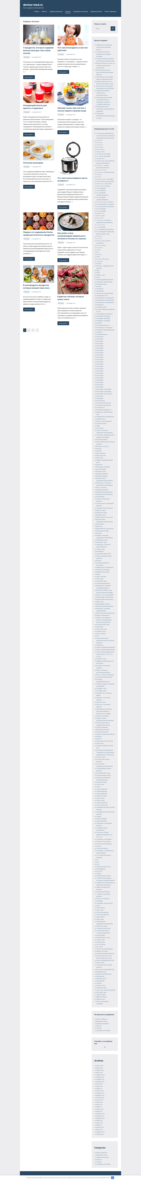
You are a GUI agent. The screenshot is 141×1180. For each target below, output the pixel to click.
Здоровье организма (56, 11)
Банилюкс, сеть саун (102, 446)
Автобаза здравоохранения (104, 279)
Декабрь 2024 (100, 1095)
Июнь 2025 (99, 1086)
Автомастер (100, 304)
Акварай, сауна (101, 419)
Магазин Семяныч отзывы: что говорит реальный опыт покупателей (105, 65)
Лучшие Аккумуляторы (103, 583)
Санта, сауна (100, 784)
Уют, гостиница (100, 944)
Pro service (99, 247)
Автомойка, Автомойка (103, 316)
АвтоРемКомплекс (101, 334)
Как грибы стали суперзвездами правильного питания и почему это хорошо (71, 236)
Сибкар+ (98, 816)
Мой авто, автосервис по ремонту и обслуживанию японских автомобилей (104, 620)
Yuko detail (99, 261)
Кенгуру (98, 560)
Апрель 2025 (100, 1090)
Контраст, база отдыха (103, 569)
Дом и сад (99, 526)
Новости (44, 11)
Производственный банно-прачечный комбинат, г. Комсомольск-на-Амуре (104, 711)
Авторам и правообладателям (105, 330)
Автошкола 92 (100, 407)
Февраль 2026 (100, 1074)
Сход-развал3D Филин (103, 892)
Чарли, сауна (100, 962)
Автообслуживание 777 (103, 325)
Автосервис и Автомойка (103, 389)
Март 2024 (99, 1111)
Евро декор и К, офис (102, 531)
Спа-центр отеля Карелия (104, 844)
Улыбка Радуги (100, 935)
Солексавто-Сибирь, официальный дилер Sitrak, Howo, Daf (104, 835)
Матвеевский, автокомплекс (104, 597)
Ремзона (99, 738)
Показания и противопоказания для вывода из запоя (105, 116)
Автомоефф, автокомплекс (104, 314)
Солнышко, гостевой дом (103, 839)
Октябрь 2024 (100, 1097)
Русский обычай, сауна (103, 773)
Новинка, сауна (101, 631)
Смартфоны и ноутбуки (80, 11)
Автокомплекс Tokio (102, 295)
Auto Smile (99, 140)
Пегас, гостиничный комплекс (105, 674)
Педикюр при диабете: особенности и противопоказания (103, 93)
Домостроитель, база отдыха (105, 528)
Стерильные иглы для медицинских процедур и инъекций (103, 54)
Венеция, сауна (101, 471)
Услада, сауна (100, 939)
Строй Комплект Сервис (103, 876)
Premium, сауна (101, 245)
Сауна (98, 786)
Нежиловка (99, 627)
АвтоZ (98, 277)
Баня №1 (99, 448)
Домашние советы (96, 11)
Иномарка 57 (100, 551)
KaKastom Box (100, 213)
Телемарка (99, 901)
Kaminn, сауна (100, 215)
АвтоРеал (99, 332)
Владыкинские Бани (102, 489)
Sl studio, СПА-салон (102, 259)
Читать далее (28, 77)
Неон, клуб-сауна (101, 629)
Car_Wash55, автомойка (103, 154)
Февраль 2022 (100, 1132)
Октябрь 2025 (100, 1081)
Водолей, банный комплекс (104, 492)
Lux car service (100, 224)
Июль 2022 (99, 1120)
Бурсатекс (99, 464)
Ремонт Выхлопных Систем (104, 741)
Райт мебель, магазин (102, 729)
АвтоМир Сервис (101, 307)
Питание (68, 11)
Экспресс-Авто (100, 985)
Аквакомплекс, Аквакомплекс (105, 416)
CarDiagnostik (100, 158)
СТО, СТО (99, 871)
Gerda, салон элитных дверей (105, 181)
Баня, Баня (99, 457)
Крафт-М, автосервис (102, 572)
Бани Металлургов (101, 439)
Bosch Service (100, 149)
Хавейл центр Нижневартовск (105, 953)
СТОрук (98, 873)
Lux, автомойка (100, 227)
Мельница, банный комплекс (104, 606)
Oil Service (99, 236)
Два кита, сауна (101, 510)
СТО (97, 862)
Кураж (98, 574)
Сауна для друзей (101, 789)
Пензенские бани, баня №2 (104, 677)
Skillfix (98, 256)
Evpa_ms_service (101, 170)
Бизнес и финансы (111, 11)
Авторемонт (100, 336)
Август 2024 (99, 1100)
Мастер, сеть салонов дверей (105, 595)
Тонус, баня (99, 910)
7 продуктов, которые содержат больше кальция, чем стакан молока (38, 50)
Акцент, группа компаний (103, 421)
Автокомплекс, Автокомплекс (105, 298)
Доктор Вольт (100, 524)
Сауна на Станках (101, 796)
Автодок (98, 286)
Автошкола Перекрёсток (103, 410)
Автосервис (99, 339)
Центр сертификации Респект (105, 960)
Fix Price (98, 174)
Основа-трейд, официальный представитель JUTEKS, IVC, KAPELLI (105, 654)
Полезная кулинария (33, 163)
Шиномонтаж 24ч (101, 978)
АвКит (98, 272)
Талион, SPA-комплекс (103, 898)
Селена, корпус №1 (102, 802)
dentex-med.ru (33, 4)
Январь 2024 (100, 1116)
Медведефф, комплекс (103, 604)
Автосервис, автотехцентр (104, 394)
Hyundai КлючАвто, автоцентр (105, 204)
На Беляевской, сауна (103, 624)
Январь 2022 (100, 1134)
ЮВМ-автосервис (101, 997)
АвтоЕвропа (100, 291)
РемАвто (99, 736)
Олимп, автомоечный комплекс (105, 647)
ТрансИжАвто (100, 917)
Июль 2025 (99, 1084)
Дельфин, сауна (101, 515)
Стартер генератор (102, 848)
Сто (97, 860)
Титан (98, 905)
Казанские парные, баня (103, 553)
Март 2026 (99, 1072)
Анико (98, 426)
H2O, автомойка (101, 188)
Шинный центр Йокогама (103, 974)
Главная (36, 11)
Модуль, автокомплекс (103, 615)
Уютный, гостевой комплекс (104, 949)
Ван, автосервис (101, 469)
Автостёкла (99, 396)
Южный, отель (100, 999)
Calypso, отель (100, 151)
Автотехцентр (100, 400)
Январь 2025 (100, 1093)
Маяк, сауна (99, 601)
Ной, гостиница (100, 633)
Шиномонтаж (100, 976)
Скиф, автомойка (101, 818)
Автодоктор (99, 288)
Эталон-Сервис (101, 994)
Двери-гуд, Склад (101, 512)
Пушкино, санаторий (102, 716)
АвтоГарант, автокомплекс (104, 282)
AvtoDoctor (99, 142)
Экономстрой (100, 981)
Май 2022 (99, 1125)
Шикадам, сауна (101, 971)
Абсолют (99, 263)
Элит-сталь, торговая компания (105, 990)
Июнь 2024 (99, 1104)
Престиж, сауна (101, 702)
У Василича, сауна (101, 926)
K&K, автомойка (101, 209)
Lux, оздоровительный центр (105, 229)
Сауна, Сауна (100, 798)
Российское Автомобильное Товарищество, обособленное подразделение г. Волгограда (105, 752)
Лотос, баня (99, 579)
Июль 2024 (99, 1102)
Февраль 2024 (100, 1113)
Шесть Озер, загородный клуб (105, 969)
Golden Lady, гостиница (103, 186)
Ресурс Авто (100, 743)
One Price (99, 238)
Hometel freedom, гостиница (104, 202)
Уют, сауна (99, 946)
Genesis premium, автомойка (104, 179)
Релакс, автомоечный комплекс (105, 734)
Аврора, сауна (100, 275)
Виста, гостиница (101, 487)
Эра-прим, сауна (101, 992)
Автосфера (99, 398)
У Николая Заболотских (103, 928)
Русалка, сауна (100, 757)
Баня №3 (99, 451)
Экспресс (99, 983)
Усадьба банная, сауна (103, 937)
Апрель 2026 (100, 1070)
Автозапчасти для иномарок (104, 293)
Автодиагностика (101, 284)
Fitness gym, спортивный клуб (105, 172)
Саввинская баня (101, 782)
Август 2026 (99, 1065)
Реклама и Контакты (102, 732)
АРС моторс (100, 428)
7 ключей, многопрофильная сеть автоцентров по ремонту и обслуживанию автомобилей (105, 136)
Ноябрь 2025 (100, 1079)
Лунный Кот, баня (101, 581)
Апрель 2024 (100, 1109)
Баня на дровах (101, 453)
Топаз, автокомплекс (102, 912)
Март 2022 (99, 1129)
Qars (97, 252)
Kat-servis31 (99, 218)
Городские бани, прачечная (104, 508)
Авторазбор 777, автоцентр (104, 327)
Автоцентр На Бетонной (103, 403)
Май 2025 (99, 1088)
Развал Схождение (102, 727)
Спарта (98, 846)
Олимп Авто (100, 645)
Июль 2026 (99, 1068)
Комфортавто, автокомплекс (105, 567)
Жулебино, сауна (101, 542)
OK (112, 1177)
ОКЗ (97, 636)
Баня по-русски (101, 455)
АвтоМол (99, 323)
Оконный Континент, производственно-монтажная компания (105, 640)
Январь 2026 (100, 1077)
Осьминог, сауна (101, 659)
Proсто (98, 250)
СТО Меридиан (100, 869)
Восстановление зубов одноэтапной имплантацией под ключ (104, 72)
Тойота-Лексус (100, 907)
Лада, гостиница (101, 576)
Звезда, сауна (100, 549)
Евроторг (99, 533)
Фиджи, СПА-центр (102, 951)
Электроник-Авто (101, 987)
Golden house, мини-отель (104, 183)
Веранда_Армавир (102, 473)
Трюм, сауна (100, 919)
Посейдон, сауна (101, 688)
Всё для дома (100, 496)
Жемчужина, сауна (102, 540)
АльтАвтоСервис (101, 423)
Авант (98, 270)
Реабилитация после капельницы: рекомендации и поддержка (105, 109)
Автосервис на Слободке (103, 391)
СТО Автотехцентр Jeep (103, 866)
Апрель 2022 (100, 1127)
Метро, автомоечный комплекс (105, 613)
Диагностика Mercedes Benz (104, 517)
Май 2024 (99, 1106)
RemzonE (99, 254)
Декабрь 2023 (100, 1118)
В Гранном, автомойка (103, 467)
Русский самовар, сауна (103, 775)
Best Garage (99, 147)
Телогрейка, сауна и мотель (104, 903)
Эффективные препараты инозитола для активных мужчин (104, 47)
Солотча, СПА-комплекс (103, 841)
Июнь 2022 (99, 1122)
